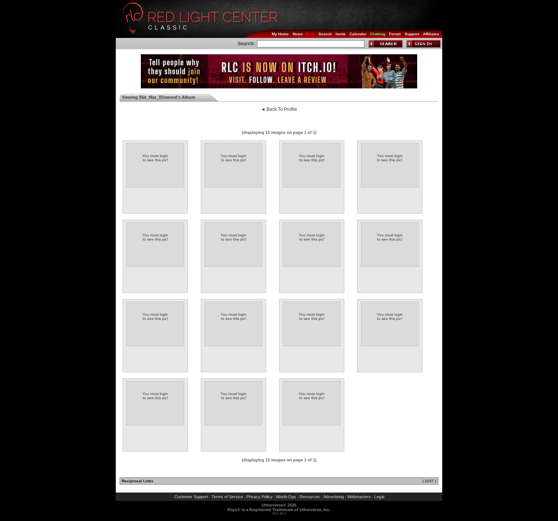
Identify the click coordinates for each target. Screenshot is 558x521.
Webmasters (359, 496)
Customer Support (191, 496)
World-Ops (286, 496)
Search (325, 34)
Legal (379, 496)
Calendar (358, 34)
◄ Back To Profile (279, 109)
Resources (309, 496)
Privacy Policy (259, 496)
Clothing (377, 34)
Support (412, 34)
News (298, 34)
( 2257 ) (429, 481)
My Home (280, 34)
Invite (341, 34)
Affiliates (431, 34)
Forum (395, 34)
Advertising (333, 496)
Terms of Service (227, 496)
